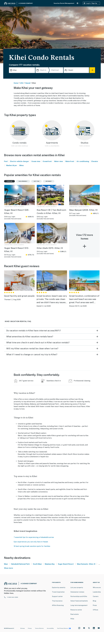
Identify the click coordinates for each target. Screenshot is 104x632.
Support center (57, 596)
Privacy (30, 628)
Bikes (21, 165)
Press (95, 605)
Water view (58, 161)
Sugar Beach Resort (66, 564)
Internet (49, 181)
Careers (95, 596)
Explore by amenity (58, 587)
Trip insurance (57, 601)
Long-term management (78, 605)
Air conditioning (83, 161)
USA (21, 83)
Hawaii (27, 83)
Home (16, 83)
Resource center (76, 610)
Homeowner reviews (77, 592)
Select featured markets (79, 601)
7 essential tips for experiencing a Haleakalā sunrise (34, 537)
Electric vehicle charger (19, 161)
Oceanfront (47, 161)
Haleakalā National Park (20, 564)
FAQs (72, 619)
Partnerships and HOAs (78, 596)
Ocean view (35, 161)
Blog (94, 601)
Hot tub (36, 181)
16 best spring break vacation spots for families (32, 546)
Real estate (74, 614)
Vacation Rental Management (64, 3)
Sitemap (22, 628)
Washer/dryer (11, 165)
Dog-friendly (23, 181)
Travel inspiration (58, 592)
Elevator (94, 161)
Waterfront (69, 161)
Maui (6, 564)
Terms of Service (39, 628)
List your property (76, 587)
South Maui (37, 564)
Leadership (97, 592)
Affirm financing (58, 605)
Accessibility (50, 628)
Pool (6, 161)
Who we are (97, 587)
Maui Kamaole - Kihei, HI (86, 564)
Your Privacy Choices (62, 628)
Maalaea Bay (50, 564)
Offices (95, 610)
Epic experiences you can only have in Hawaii (31, 542)
